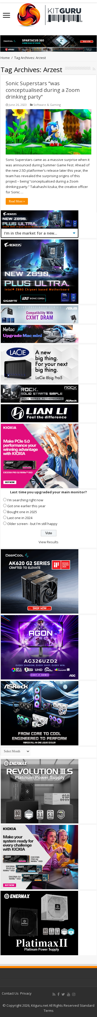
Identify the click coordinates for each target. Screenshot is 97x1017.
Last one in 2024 (19, 517)
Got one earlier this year (26, 506)
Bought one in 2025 (22, 512)
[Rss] (54, 994)
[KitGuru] (48, 13)
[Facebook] (58, 994)
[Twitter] (63, 994)
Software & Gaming (47, 105)
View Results (48, 542)
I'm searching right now (25, 500)
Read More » (17, 201)
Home (5, 57)
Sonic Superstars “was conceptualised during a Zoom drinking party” (43, 90)
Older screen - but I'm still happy (32, 523)
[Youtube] (68, 994)
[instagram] (74, 994)
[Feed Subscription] (94, 68)
